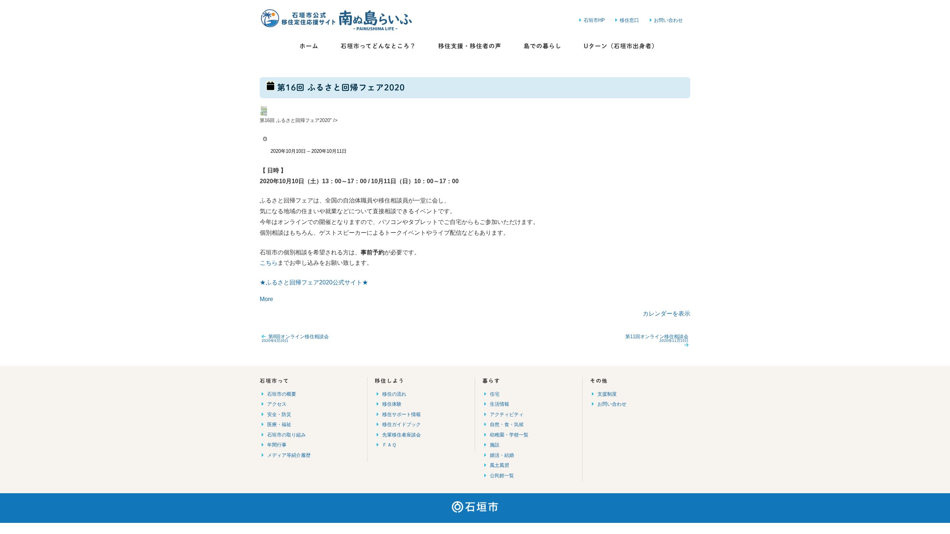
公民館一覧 (502, 475)
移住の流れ (394, 394)
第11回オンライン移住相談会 (656, 338)
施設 (494, 445)
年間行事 (276, 445)
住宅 (494, 394)
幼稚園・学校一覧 (509, 435)
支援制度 (607, 394)
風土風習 (499, 465)
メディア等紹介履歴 (289, 455)
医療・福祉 (279, 424)
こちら (269, 263)
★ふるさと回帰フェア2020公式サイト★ (314, 282)
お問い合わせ (611, 404)
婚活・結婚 (502, 455)
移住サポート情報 (401, 414)
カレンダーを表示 (666, 313)
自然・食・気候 (507, 424)
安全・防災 (279, 414)
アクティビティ (507, 414)
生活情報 (499, 404)
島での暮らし (542, 46)
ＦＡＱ (389, 445)
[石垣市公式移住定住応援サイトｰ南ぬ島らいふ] (315, 20)
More (266, 299)
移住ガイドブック (401, 424)
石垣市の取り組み (286, 435)
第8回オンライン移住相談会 (295, 338)
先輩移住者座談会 (401, 435)
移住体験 (392, 404)
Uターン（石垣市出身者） (621, 46)
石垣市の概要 (281, 394)
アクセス (276, 404)
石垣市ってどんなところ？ (378, 46)
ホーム (308, 46)
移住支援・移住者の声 (469, 46)
